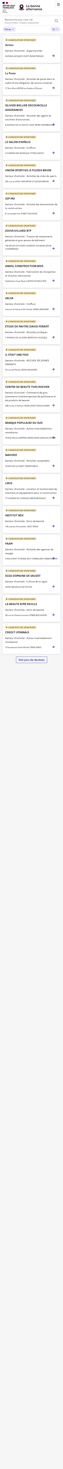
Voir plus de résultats (32, 660)
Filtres (8, 29)
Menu (58, 4)
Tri (53, 29)
